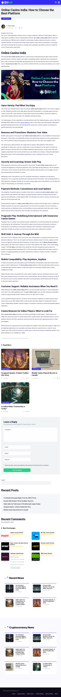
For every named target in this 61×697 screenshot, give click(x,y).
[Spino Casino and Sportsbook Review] (5, 550)
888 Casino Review (46, 553)
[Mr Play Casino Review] (36, 539)
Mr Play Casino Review (47, 532)
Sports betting (49, 693)
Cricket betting (39, 693)
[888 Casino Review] (36, 560)
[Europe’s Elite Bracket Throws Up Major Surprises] (37, 592)
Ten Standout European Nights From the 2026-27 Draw (20, 498)
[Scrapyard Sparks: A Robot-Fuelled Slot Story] (15, 359)
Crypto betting (21, 693)
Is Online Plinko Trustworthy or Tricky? (47, 665)
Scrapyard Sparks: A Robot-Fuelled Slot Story (17, 507)
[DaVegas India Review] (5, 560)
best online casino (7, 338)
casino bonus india (15, 338)
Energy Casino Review (47, 543)
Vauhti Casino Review (16, 532)
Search (3, 480)
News (56, 693)
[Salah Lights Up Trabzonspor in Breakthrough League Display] (10, 606)
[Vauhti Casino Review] (5, 539)
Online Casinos (6, 18)
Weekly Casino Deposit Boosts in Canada (16, 510)
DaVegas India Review (17, 553)
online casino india (24, 338)
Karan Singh (11, 26)
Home (13, 693)
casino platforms (25, 122)
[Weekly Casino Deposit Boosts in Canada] (46, 359)
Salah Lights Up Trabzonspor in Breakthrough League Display (22, 504)
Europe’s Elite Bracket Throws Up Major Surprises (19, 501)
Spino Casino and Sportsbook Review (19, 543)
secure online (34, 181)
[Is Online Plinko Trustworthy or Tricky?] (15, 393)
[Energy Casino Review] (36, 550)
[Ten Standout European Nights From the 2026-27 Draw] (10, 592)
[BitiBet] (6, 2)
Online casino (30, 693)
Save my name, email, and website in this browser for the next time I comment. (27, 465)
